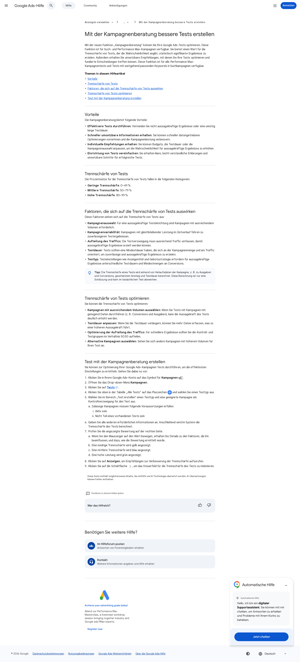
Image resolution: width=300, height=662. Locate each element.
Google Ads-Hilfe (29, 5)
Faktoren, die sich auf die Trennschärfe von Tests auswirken (125, 88)
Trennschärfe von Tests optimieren (110, 93)
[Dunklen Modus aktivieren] (248, 653)
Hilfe (69, 5)
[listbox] (272, 653)
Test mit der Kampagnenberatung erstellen (114, 98)
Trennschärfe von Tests (103, 83)
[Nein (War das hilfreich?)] (209, 505)
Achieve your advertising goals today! (106, 605)
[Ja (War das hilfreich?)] (200, 505)
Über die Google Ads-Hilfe (150, 653)
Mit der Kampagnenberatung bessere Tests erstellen (172, 22)
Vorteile (92, 79)
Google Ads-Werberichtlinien (114, 653)
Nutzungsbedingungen (81, 653)
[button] (6, 5)
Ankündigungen (118, 5)
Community (90, 5)
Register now (95, 629)
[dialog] (261, 611)
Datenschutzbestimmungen (48, 653)
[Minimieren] (286, 584)
